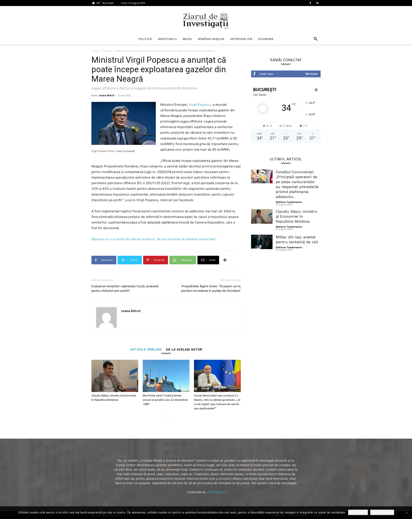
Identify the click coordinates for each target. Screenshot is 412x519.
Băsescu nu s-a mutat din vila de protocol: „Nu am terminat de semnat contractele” (153, 239)
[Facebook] (310, 3)
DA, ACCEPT (358, 512)
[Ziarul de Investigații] (206, 20)
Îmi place (312, 73)
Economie (266, 39)
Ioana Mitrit (106, 95)
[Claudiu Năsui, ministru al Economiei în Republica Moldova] (114, 376)
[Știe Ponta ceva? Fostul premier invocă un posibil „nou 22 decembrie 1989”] (166, 376)
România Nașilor (211, 39)
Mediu (187, 39)
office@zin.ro (216, 492)
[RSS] (317, 3)
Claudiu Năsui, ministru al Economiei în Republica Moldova (296, 216)
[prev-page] (162, 417)
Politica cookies (382, 512)
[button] (315, 39)
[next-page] (168, 417)
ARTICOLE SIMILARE (146, 349)
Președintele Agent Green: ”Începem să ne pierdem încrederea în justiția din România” (211, 288)
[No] (406, 513)
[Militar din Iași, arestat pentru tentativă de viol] (262, 242)
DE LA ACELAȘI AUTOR (184, 349)
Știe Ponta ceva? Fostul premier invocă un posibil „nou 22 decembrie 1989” (165, 400)
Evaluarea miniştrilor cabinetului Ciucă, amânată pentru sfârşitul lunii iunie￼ (124, 288)
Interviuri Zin (241, 39)
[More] (224, 260)
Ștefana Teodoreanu (289, 202)
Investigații (167, 39)
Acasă (95, 51)
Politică (145, 39)
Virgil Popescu (200, 105)
